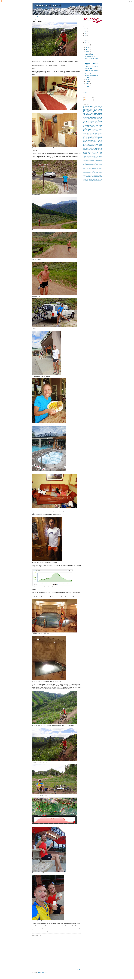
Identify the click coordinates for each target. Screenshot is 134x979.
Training (90, 107)
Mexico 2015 (92, 134)
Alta (96, 110)
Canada (89, 161)
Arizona (91, 117)
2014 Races (95, 125)
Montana (100, 168)
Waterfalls (90, 180)
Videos (100, 138)
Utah (94, 110)
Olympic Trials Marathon (88, 144)
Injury (93, 121)
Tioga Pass (93, 152)
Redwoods (89, 172)
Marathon (87, 114)
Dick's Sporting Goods (87, 164)
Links (95, 167)
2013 (86, 38)
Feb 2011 (88, 85)
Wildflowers (85, 130)
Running (49, 931)
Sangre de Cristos (86, 138)
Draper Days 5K (88, 59)
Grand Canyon (86, 148)
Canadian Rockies (99, 161)
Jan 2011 (87, 86)
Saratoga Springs (92, 175)
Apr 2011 (87, 81)
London (97, 167)
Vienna (100, 153)
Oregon (96, 137)
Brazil (98, 128)
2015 (86, 35)
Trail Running (85, 115)
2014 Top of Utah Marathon (97, 156)
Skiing (91, 106)
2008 (86, 92)
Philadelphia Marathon (97, 144)
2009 (86, 90)
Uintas (100, 129)
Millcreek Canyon (96, 120)
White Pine (93, 145)
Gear (91, 137)
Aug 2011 (88, 51)
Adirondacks (98, 157)
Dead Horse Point (99, 163)
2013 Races (90, 111)
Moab (96, 121)
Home (34, 16)
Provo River (99, 149)
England (97, 164)
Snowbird (93, 124)
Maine (93, 168)
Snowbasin (89, 176)
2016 (86, 33)
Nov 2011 (88, 45)
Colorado (100, 109)
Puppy (96, 134)
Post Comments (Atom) (42, 972)
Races (87, 113)
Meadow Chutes (86, 134)
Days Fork (94, 133)
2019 (86, 28)
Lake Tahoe (99, 142)
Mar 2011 (88, 83)
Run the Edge (99, 172)
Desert (93, 140)
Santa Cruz (87, 175)
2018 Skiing (93, 128)
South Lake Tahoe (89, 73)
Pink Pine (100, 137)
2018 (86, 29)
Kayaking (96, 148)
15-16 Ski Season (93, 113)
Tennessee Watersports (90, 56)
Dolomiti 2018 (90, 126)
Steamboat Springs (87, 152)
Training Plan (91, 115)
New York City (96, 169)
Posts (86, 97)
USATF (97, 138)
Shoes (92, 118)
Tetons (95, 118)
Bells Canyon (92, 160)
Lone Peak (89, 168)
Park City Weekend (37, 21)
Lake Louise (92, 167)
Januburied (85, 167)
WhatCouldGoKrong (95, 180)
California (94, 130)
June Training (88, 61)
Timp (87, 179)
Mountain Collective (86, 169)
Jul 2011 (87, 53)
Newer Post (34, 969)
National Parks (99, 130)
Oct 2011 (87, 47)
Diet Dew (88, 137)
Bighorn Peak (97, 160)
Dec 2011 (88, 44)
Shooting (96, 175)
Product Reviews (92, 114)
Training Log (99, 118)
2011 (86, 42)
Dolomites (95, 122)
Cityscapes (85, 163)
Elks (101, 133)
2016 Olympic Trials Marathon (88, 157)
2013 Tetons (89, 133)
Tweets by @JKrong (87, 185)
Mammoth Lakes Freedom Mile (91, 75)
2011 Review (99, 145)
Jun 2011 (87, 77)
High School (91, 148)
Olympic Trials (94, 171)
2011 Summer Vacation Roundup (91, 66)
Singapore (100, 175)
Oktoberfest (90, 171)
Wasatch (96, 107)
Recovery (100, 134)
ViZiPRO (95, 153)
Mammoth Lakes (88, 68)
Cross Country (93, 163)
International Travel (92, 142)
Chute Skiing (99, 114)
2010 (86, 89)
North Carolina (85, 171)
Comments (87, 99)
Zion (90, 121)
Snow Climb (90, 132)
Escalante (100, 164)
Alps (101, 157)
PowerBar (85, 145)
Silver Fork (85, 132)
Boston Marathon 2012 (87, 122)
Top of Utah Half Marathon (92, 179)
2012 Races (86, 110)
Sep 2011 (88, 49)
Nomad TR (100, 169)
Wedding (89, 145)
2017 (86, 31)
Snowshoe (93, 176)
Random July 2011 (72, 927)
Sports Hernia (93, 138)
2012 (86, 40)
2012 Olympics (89, 156)
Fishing (84, 165)
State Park (100, 176)
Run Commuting (94, 172)
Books (84, 140)
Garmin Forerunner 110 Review (91, 58)
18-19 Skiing (87, 118)
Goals (93, 137)
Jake (101, 165)
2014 (86, 37)
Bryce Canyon (85, 161)
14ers (88, 117)
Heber (89, 165)
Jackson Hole (97, 165)
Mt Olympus (91, 169)
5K (95, 157)
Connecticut (89, 163)
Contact (38, 16)
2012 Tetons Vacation (87, 120)
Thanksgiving (96, 136)
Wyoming (100, 180)
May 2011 (88, 79)
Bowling (100, 160)
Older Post (79, 969)
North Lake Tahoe (88, 72)
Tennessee (99, 121)
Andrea (90, 110)
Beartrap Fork (87, 160)
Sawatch (85, 129)
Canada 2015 (93, 161)
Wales (87, 180)
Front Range (89, 141)
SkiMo (92, 136)
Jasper (88, 167)
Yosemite (85, 156)
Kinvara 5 (100, 148)
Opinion (97, 171)
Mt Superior (96, 126)
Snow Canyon (85, 176)
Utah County (100, 179)
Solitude (87, 121)
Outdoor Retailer (93, 149)
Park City (45, 931)
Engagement (93, 164)
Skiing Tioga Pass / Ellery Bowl (91, 70)
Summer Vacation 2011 (93, 129)
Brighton (89, 130)
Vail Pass (84, 180)
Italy (90, 124)
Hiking (95, 109)
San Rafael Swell (87, 136)
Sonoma (96, 176)
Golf (86, 165)
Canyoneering (89, 140)
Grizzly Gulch (96, 141)
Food (101, 128)
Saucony (95, 111)
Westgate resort (50, 59)
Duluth (98, 133)
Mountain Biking (39, 931)
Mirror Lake (96, 168)
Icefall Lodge (92, 165)
